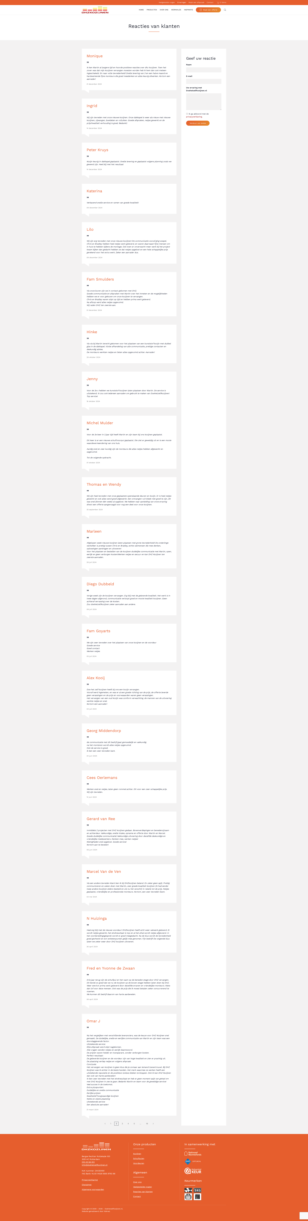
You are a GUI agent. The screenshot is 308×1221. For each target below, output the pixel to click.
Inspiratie (188, 10)
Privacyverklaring (90, 1180)
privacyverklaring (194, 117)
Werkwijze (176, 10)
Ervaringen (181, 2)
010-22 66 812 (88, 1162)
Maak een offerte (210, 10)
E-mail (189, 76)
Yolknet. (107, 1211)
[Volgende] (153, 1124)
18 (147, 1123)
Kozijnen (137, 1154)
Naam (189, 64)
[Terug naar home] (95, 10)
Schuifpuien (138, 1158)
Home (141, 10)
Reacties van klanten (143, 1192)
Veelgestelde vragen (167, 2)
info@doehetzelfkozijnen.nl (94, 1165)
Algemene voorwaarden (93, 1189)
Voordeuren (138, 1163)
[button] (225, 10)
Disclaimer (87, 1185)
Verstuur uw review (198, 123)
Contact (210, 2)
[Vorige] (105, 1124)
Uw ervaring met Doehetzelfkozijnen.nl (196, 89)
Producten (152, 10)
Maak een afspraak (196, 2)
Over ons (164, 10)
